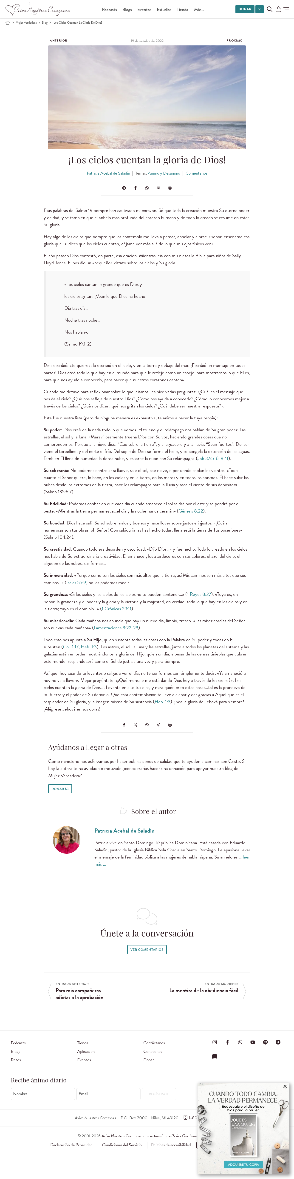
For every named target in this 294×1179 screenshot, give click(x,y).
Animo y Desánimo (164, 173)
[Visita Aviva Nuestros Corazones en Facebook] (227, 1042)
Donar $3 (60, 788)
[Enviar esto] (158, 188)
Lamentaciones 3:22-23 (116, 627)
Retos (16, 1059)
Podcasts (109, 9)
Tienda (182, 9)
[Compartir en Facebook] (135, 188)
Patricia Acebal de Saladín (108, 173)
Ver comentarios (146, 949)
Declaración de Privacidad (71, 1145)
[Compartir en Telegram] (124, 188)
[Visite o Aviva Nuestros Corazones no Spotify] (265, 1042)
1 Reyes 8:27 (199, 594)
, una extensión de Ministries (159, 1136)
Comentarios (196, 173)
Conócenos (152, 1051)
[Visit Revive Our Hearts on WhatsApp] (240, 1042)
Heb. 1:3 (89, 646)
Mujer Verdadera (26, 22)
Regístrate (159, 1094)
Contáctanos (154, 1043)
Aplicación (86, 1051)
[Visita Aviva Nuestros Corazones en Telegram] (278, 1042)
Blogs (127, 9)
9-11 (224, 458)
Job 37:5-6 (208, 458)
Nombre (20, 1094)
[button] (286, 9)
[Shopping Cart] (278, 9)
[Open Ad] (243, 1128)
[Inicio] (8, 23)
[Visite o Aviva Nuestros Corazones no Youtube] (253, 1042)
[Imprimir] (170, 188)
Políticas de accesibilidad (171, 1145)
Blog (45, 22)
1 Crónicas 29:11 (116, 608)
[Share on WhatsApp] (147, 188)
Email (83, 1094)
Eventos (144, 9)
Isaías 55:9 (76, 582)
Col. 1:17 (71, 646)
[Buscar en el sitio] (270, 9)
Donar (245, 9)
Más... (199, 9)
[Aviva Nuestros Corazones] (38, 9)
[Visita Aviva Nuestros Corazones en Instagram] (215, 1042)
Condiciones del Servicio (122, 1145)
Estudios (164, 9)
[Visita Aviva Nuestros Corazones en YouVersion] (215, 1056)
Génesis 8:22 (190, 511)
